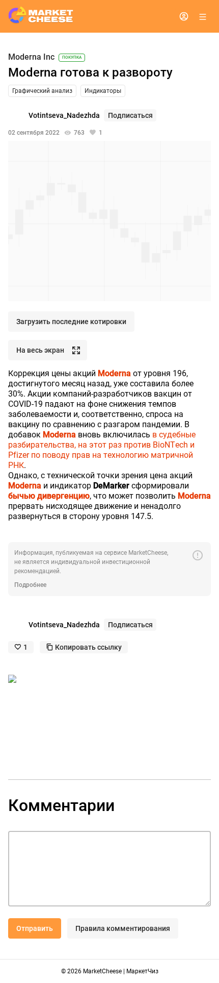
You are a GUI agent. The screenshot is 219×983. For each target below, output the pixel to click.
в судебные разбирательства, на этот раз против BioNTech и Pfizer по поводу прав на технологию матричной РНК (102, 450)
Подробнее (30, 584)
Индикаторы (103, 90)
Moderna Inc (31, 57)
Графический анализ (42, 90)
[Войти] (184, 16)
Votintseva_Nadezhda (64, 115)
